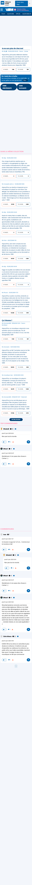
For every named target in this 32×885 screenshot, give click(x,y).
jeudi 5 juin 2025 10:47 (8, 453)
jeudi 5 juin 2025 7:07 (7, 539)
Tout (3, 14)
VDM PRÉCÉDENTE (7, 87)
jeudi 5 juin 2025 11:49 (8, 641)
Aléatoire (10, 14)
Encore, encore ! (16, 419)
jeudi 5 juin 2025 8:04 (8, 433)
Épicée (18, 14)
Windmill (6, 429)
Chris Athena (7, 636)
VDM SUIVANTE (22, 87)
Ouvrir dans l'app (20, 3)
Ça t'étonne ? (7, 320)
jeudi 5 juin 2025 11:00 (8, 602)
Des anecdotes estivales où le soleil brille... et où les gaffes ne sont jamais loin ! (15, 78)
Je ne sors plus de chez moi (12, 48)
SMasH (5, 449)
